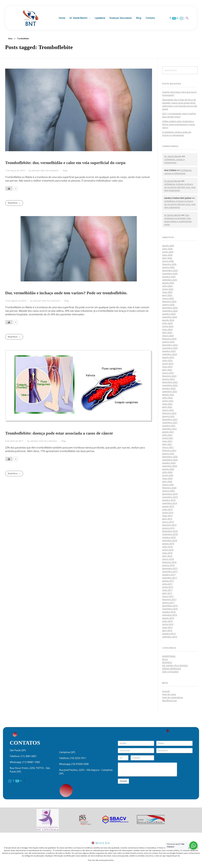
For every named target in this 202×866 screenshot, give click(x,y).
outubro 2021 (169, 425)
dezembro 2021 (170, 419)
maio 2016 (167, 627)
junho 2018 (167, 549)
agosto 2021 (168, 431)
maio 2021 (167, 441)
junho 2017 (167, 587)
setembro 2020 (169, 466)
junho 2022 (167, 400)
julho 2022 (167, 397)
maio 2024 (167, 329)
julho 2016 (167, 621)
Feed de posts (169, 694)
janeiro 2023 (168, 379)
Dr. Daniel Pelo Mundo (175, 665)
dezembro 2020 (170, 456)
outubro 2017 (169, 574)
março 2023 (168, 372)
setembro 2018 (169, 540)
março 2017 (168, 596)
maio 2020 (167, 478)
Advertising (168, 656)
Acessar (166, 691)
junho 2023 (167, 363)
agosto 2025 (168, 282)
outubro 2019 (169, 500)
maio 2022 (167, 403)
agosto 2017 (168, 580)
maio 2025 (167, 292)
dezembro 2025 (170, 270)
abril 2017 (167, 593)
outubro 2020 (169, 462)
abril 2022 (167, 407)
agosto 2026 (168, 245)
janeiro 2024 (168, 341)
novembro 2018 (170, 534)
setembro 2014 (169, 636)
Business (167, 662)
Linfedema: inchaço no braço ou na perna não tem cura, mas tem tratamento (179, 187)
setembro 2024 (169, 317)
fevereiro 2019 (169, 525)
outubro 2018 (169, 537)
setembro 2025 (169, 279)
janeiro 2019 (168, 528)
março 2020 (168, 484)
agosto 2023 (168, 357)
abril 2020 (167, 481)
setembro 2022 (169, 391)
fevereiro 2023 (169, 376)
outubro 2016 (169, 611)
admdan (36, 170)
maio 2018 (167, 552)
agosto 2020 (168, 469)
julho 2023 (167, 360)
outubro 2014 (169, 633)
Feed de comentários (172, 697)
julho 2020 (167, 472)
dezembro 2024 (170, 307)
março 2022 (168, 410)
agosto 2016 (168, 618)
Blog (65, 170)
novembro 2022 (170, 385)
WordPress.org (169, 700)
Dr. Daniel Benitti (172, 156)
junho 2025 (167, 289)
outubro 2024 (169, 313)
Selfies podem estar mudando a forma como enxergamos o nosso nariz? (178, 124)
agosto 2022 (168, 394)
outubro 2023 (169, 351)
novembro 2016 (170, 608)
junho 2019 (167, 512)
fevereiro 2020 (169, 487)
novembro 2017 (170, 571)
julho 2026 (167, 248)
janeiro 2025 (168, 304)
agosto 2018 (168, 543)
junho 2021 (167, 438)
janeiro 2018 (168, 565)
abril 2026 (167, 258)
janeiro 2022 (168, 416)
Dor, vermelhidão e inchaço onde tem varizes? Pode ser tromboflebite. (66, 293)
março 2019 (168, 521)
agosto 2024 (168, 320)
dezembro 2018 (170, 531)
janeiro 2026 (168, 267)
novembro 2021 (170, 422)
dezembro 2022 (170, 382)
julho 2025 (167, 286)
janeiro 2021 (168, 453)
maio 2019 (167, 515)
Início (10, 38)
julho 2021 (167, 435)
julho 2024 (167, 323)
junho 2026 (167, 251)
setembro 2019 (169, 503)
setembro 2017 (169, 577)
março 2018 (168, 559)
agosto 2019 (168, 506)
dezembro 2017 (170, 568)
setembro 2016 (169, 615)
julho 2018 (167, 546)
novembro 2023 (170, 348)
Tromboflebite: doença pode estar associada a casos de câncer (59, 433)
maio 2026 (167, 254)
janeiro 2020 (168, 490)
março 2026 (168, 261)
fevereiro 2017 (169, 599)
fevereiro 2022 (169, 413)
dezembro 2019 (170, 493)
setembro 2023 (169, 354)
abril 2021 (167, 444)
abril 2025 (167, 295)
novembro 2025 (170, 273)
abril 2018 (167, 556)
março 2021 (168, 447)
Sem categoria (170, 671)
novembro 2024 (170, 310)
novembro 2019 (170, 497)
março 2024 (168, 335)
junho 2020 (167, 475)
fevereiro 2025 (169, 301)
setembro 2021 (169, 428)
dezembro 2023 (170, 345)
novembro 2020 (170, 459)
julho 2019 (167, 509)
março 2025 (168, 298)
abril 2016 (167, 630)
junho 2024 (167, 326)
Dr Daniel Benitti (172, 181)
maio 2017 (167, 590)
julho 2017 (167, 584)
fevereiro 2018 (169, 562)
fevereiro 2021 (169, 450)
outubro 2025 (169, 276)
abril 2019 (167, 518)
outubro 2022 (169, 388)
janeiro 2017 (168, 602)
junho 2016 (167, 624)
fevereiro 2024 (169, 338)
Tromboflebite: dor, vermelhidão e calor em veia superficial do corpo (65, 162)
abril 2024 (167, 332)
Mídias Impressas (171, 668)
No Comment (51, 170)
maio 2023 (167, 366)
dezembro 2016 (170, 605)
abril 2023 (167, 369)
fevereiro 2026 (169, 264)
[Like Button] (9, 188)
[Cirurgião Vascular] (30, 18)
